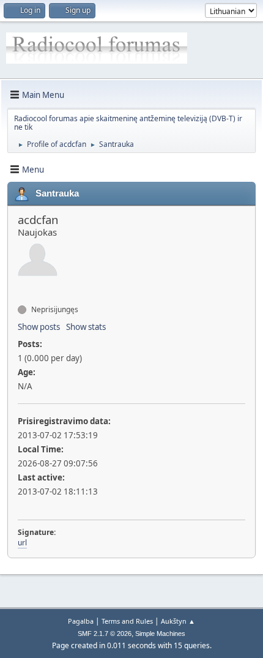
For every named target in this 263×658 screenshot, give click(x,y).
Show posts (39, 326)
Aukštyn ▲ (178, 621)
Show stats (86, 326)
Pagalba (81, 621)
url (22, 542)
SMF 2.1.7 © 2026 (105, 633)
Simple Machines (160, 633)
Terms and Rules (127, 621)
